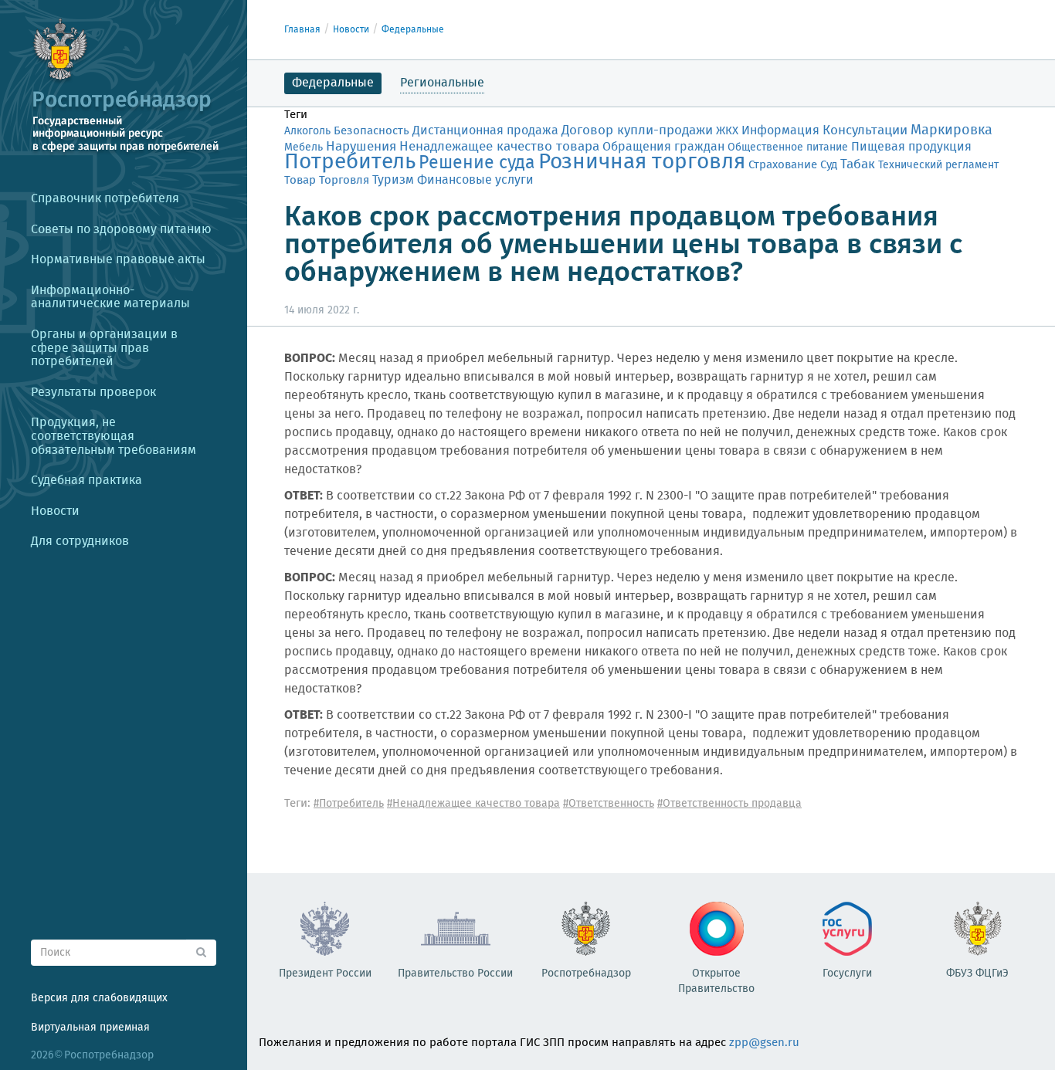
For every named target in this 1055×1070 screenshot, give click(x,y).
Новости (351, 29)
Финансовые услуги (475, 180)
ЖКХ (727, 131)
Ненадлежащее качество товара (499, 147)
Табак (857, 164)
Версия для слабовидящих (99, 998)
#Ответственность (608, 803)
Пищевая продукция (911, 147)
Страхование (782, 165)
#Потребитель (349, 803)
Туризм (393, 180)
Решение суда (477, 163)
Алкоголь (307, 131)
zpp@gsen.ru (764, 1043)
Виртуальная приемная (90, 1027)
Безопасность (371, 131)
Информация (780, 131)
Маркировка (951, 130)
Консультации (865, 130)
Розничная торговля (641, 162)
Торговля (344, 180)
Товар (300, 180)
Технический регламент (938, 165)
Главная (302, 29)
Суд (828, 165)
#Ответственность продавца (729, 803)
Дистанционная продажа (485, 131)
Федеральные (413, 29)
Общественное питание (788, 147)
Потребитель (350, 162)
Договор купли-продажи (637, 130)
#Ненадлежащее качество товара (473, 803)
